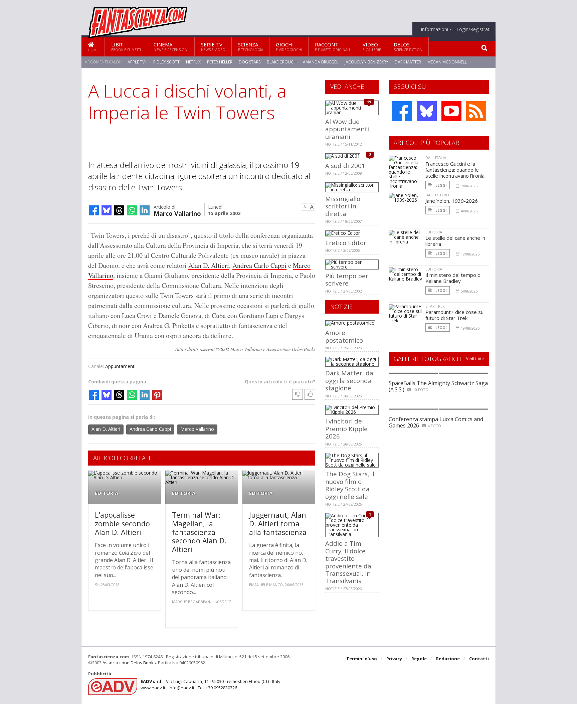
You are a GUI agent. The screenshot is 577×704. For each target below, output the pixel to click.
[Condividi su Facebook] (94, 210)
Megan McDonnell (447, 62)
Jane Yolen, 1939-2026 (451, 200)
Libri (126, 46)
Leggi (440, 185)
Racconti (332, 46)
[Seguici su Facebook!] (402, 111)
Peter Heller (219, 62)
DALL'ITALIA (435, 157)
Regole (419, 659)
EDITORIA (106, 493)
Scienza (250, 46)
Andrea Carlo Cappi (259, 265)
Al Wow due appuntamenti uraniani (347, 129)
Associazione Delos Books (129, 663)
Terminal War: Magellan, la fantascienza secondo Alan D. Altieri (199, 532)
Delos (408, 46)
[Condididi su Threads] (119, 210)
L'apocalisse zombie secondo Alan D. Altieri (122, 523)
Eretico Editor (345, 242)
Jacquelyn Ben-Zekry (366, 62)
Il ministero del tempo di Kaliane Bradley (453, 278)
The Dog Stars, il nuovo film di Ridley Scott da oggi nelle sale (349, 485)
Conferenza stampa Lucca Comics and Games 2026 (436, 422)
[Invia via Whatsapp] (132, 210)
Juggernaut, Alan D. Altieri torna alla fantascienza (278, 523)
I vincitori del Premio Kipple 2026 (346, 428)
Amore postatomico (344, 336)
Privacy (394, 659)
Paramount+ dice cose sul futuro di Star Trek (455, 315)
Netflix (193, 62)
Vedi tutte (475, 358)
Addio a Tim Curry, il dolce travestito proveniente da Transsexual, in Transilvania (348, 562)
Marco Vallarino (177, 212)
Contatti (479, 659)
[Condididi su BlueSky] (106, 210)
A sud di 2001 (345, 165)
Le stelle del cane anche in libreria (455, 240)
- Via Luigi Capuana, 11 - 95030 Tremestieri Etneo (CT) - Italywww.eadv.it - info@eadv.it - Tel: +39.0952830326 (210, 684)
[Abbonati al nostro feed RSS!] (476, 111)
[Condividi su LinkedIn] (144, 210)
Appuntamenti (120, 366)
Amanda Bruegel (320, 62)
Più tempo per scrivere (346, 279)
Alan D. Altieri (208, 265)
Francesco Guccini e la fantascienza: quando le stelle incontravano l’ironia (455, 169)
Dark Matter (408, 62)
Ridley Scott (166, 62)
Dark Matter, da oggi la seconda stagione (349, 380)
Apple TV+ (137, 62)
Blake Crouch (282, 62)
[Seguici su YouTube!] (451, 111)
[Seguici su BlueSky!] (426, 111)
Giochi (289, 46)
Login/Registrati (473, 29)
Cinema (171, 46)
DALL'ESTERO (437, 195)
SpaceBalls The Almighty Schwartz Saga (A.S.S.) (438, 386)
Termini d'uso (361, 659)
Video (372, 46)
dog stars (249, 62)
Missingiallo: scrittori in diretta (343, 206)
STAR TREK (435, 306)
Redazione (448, 659)
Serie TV (213, 46)
